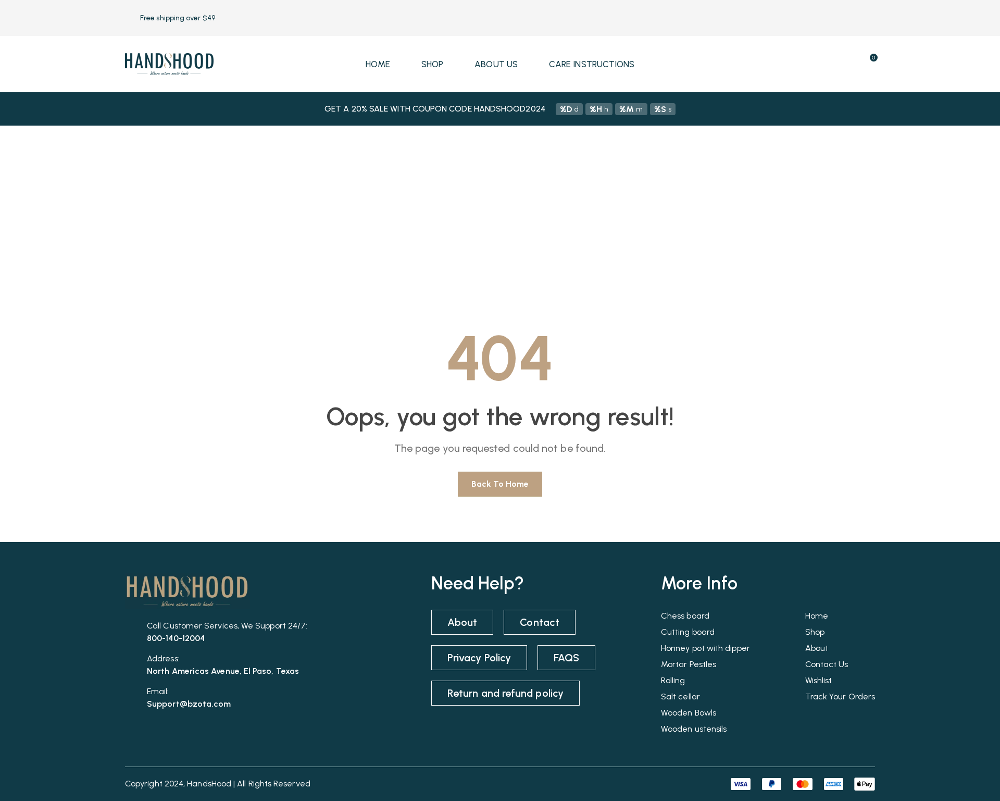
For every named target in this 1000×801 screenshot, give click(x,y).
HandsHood (209, 783)
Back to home (500, 484)
